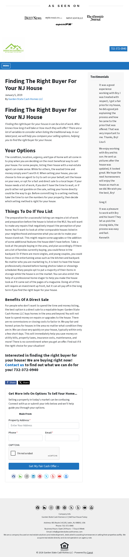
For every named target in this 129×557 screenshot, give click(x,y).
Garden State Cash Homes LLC (25, 99)
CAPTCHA (14, 445)
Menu (6, 65)
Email (49, 432)
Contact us (14, 365)
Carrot (90, 552)
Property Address (20, 420)
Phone (13, 432)
